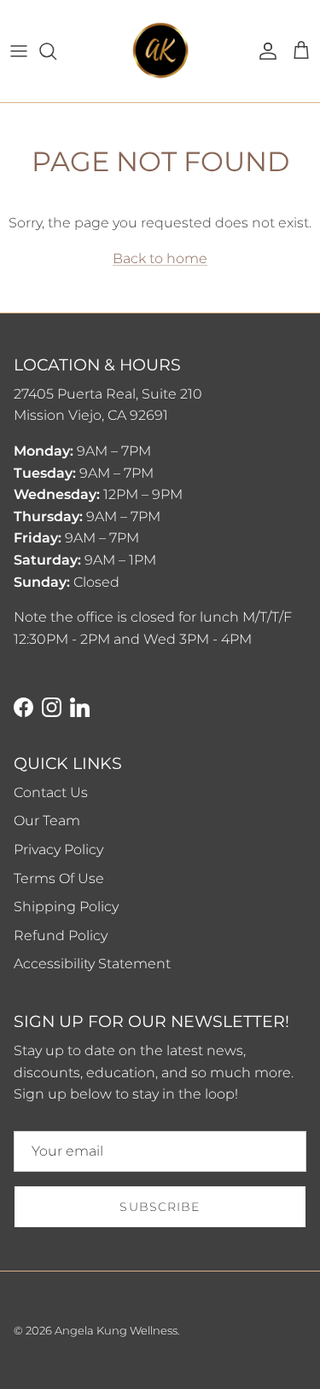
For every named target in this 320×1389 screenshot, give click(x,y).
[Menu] (19, 51)
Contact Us (51, 792)
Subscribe (159, 1206)
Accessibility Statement (92, 964)
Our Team (47, 820)
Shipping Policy (66, 906)
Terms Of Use (59, 878)
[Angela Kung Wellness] (160, 51)
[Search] (56, 51)
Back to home (160, 258)
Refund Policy (61, 935)
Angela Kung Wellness (116, 1330)
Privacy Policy (58, 849)
